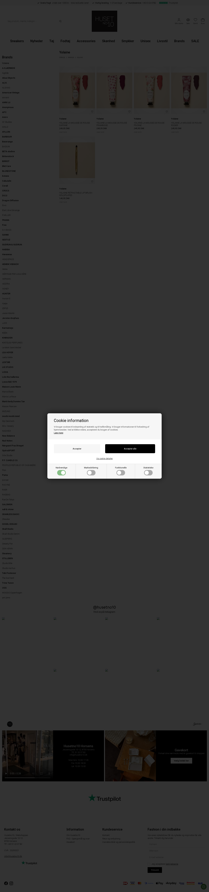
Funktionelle (121, 467)
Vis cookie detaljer (104, 458)
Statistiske (148, 467)
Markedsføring (91, 467)
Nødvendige (61, 467)
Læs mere (58, 433)
